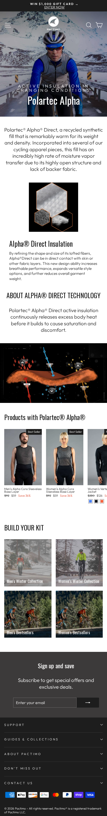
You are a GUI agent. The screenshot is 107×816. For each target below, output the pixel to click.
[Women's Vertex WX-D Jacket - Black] (96, 501)
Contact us (18, 783)
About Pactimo (23, 754)
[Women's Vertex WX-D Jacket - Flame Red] (102, 501)
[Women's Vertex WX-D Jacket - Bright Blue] (90, 501)
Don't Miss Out (23, 768)
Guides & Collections (31, 739)
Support (14, 725)
